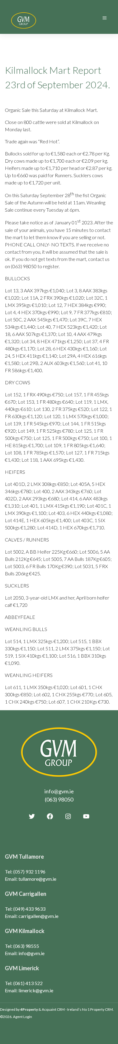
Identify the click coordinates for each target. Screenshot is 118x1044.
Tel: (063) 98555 (22, 946)
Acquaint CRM (53, 1009)
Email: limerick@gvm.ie (29, 990)
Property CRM (101, 1009)
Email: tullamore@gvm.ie (30, 879)
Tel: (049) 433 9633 (25, 909)
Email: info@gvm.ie (24, 953)
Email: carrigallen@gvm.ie (31, 916)
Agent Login (22, 1016)
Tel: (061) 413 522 (24, 983)
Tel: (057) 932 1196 (25, 871)
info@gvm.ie (59, 791)
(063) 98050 (59, 799)
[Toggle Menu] (105, 17)
